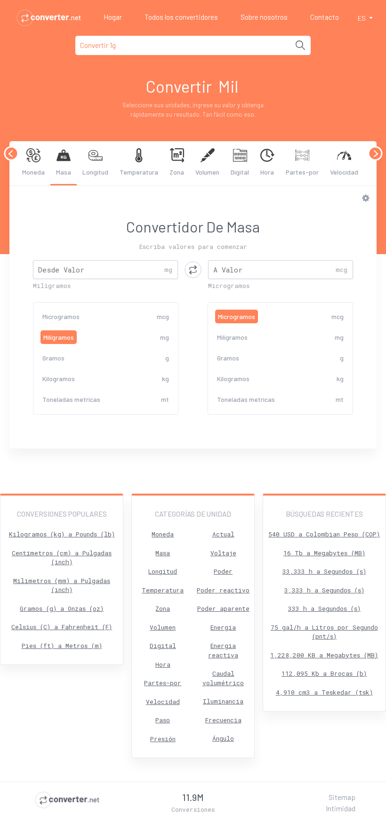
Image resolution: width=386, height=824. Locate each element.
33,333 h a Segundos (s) (324, 571)
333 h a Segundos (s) (324, 608)
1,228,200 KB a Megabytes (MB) (324, 655)
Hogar (113, 17)
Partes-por (302, 172)
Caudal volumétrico (223, 678)
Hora (267, 172)
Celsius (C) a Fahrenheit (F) (61, 627)
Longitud (95, 172)
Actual (223, 534)
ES (362, 18)
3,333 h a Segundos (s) (324, 590)
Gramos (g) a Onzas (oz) (62, 608)
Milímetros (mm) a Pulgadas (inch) (61, 585)
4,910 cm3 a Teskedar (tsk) (324, 692)
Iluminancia (223, 701)
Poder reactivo (223, 590)
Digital (240, 172)
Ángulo (223, 738)
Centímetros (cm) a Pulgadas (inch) (62, 558)
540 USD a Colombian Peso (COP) (324, 534)
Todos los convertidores (181, 17)
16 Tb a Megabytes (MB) (324, 553)
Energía (223, 627)
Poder (223, 571)
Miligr (228, 86)
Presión (163, 739)
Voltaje (223, 553)
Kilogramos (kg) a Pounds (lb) (62, 534)
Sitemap (342, 796)
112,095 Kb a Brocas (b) (324, 673)
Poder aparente (223, 608)
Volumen (207, 172)
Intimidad (340, 808)
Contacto (324, 17)
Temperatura (139, 172)
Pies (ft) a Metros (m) (62, 645)
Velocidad (344, 172)
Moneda (33, 172)
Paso (162, 720)
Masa (63, 172)
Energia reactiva (223, 650)
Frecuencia (223, 720)
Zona (176, 172)
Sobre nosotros (264, 17)
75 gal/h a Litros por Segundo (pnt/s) (324, 632)
